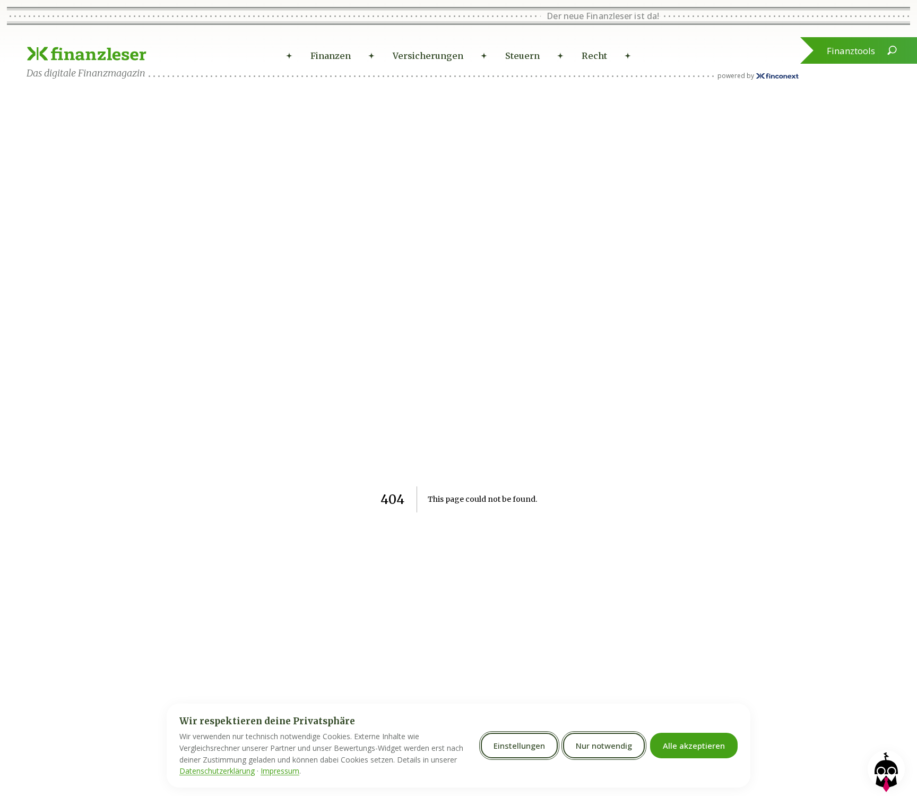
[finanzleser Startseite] (87, 54)
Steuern (522, 55)
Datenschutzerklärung (217, 771)
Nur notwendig (604, 745)
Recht (594, 55)
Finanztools (851, 51)
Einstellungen (519, 745)
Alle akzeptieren (694, 745)
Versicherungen (428, 55)
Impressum (280, 771)
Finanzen (330, 55)
